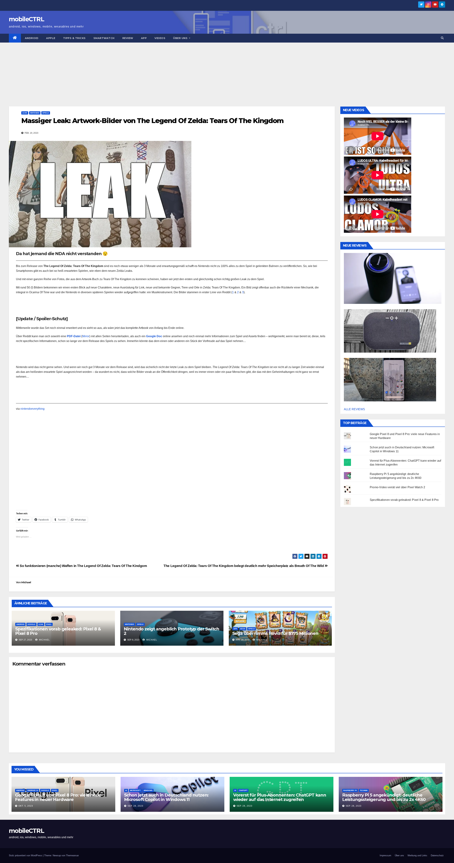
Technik (364, 790)
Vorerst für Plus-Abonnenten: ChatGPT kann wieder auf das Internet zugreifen (279, 797)
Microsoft (135, 790)
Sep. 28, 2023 (135, 806)
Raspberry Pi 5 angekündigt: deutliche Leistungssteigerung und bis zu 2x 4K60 (383, 797)
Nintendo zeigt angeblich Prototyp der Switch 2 (171, 631)
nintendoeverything (32, 408)
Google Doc (154, 336)
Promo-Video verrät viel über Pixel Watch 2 (397, 487)
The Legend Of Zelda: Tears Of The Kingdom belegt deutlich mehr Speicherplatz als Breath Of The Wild (244, 566)
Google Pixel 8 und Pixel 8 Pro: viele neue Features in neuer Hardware (58, 797)
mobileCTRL (26, 19)
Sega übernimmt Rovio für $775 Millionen (275, 633)
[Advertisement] (227, 69)
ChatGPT (243, 790)
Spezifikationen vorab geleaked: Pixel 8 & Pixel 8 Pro (58, 631)
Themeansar (72, 855)
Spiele (45, 113)
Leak (24, 113)
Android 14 (32, 790)
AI (126, 790)
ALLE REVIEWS (354, 409)
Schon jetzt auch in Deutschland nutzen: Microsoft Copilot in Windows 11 (166, 797)
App (144, 38)
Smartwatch (104, 38)
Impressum (385, 855)
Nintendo (34, 113)
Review (127, 38)
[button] (442, 38)
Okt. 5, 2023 (25, 806)
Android (31, 38)
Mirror (85, 336)
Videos (159, 38)
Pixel (49, 624)
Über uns (180, 38)
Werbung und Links (417, 855)
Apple (50, 38)
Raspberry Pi (350, 790)
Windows (148, 790)
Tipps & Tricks (74, 38)
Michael (26, 582)
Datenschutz (437, 855)
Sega (242, 629)
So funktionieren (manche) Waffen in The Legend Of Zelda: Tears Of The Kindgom (83, 566)
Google (31, 624)
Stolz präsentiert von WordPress (26, 855)
